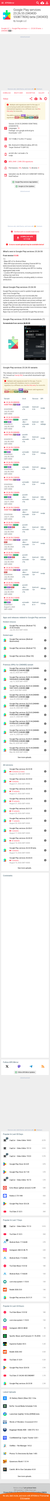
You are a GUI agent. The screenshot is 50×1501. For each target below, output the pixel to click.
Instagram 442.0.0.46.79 (19, 1250)
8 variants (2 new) (18, 772)
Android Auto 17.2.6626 (18, 1258)
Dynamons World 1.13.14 (19, 1461)
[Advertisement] (25, 62)
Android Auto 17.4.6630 (18, 1274)
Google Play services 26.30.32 (21, 838)
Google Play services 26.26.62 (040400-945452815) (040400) (25, 669)
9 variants (15, 781)
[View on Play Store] (36, 99)
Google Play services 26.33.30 (21, 769)
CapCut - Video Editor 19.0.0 (20, 1156)
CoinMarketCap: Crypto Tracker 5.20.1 (24, 1438)
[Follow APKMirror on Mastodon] (19, 1067)
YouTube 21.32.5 (16, 1212)
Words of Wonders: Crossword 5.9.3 (23, 1422)
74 (18, 128)
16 (30, 168)
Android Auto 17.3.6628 (18, 1242)
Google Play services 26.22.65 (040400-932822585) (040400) (25, 713)
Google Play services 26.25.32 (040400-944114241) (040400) (25, 687)
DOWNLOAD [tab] (7, 93)
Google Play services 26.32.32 (21, 789)
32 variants (15, 841)
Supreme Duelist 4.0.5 (18, 1344)
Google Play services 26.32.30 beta (23, 848)
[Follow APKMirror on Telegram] (31, 1067)
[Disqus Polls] (25, 907)
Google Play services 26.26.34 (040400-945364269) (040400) (25, 678)
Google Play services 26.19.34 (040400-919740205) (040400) (25, 749)
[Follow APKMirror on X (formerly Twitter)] (7, 1067)
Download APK (27, 238)
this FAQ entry (31, 385)
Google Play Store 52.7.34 (19, 1172)
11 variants (15, 821)
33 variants (15, 811)
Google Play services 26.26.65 (21, 858)
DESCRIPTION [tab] (30, 93)
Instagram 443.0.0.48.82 (19, 1328)
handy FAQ (19, 375)
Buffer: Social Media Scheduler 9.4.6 (23, 1406)
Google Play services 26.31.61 (21, 818)
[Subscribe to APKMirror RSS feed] (43, 1067)
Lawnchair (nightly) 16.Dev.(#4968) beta (24, 1414)
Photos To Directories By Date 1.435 (23, 1454)
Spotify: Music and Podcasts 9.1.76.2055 (25, 1336)
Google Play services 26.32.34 (21, 799)
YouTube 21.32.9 (16, 1360)
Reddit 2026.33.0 (16, 1290)
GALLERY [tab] (41, 93)
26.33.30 (26, 323)
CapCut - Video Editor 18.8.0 (20, 1140)
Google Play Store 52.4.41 (19, 1164)
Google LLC (21, 21)
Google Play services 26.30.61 (21, 828)
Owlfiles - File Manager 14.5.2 (21, 1446)
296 (19, 168)
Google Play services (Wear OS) (22, 656)
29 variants (15, 801)
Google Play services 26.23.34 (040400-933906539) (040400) (25, 722)
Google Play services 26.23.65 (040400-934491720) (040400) (25, 705)
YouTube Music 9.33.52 (18, 1266)
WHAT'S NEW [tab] (18, 93)
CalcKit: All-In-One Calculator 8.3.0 (23, 1469)
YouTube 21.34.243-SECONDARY (22, 1376)
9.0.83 (16, 255)
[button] (31, 99)
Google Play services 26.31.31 (21, 809)
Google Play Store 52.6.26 (19, 1204)
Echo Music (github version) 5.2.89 (23, 1188)
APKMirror (9, 3)
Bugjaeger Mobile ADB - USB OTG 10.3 (24, 1430)
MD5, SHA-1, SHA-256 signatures (21, 161)
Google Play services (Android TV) (23, 648)
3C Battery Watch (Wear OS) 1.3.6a (23, 1398)
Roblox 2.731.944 (16, 1196)
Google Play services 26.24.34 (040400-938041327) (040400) (25, 696)
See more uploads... (25, 757)
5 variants (15, 831)
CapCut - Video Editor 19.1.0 (20, 1148)
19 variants (15, 791)
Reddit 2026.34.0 (16, 1352)
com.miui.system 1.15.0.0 (19, 1282)
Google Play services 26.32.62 (21, 779)
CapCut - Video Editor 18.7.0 (20, 1180)
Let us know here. (30, 1488)
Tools (5, 99)
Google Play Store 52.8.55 (19, 1368)
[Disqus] (25, 967)
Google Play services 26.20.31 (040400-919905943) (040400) (25, 740)
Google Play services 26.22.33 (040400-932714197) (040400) (25, 731)
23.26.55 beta (36, 28)
